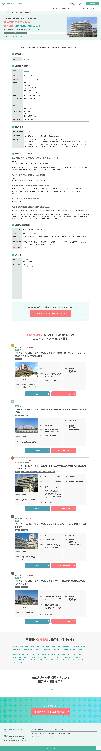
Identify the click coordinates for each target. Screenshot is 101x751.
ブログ (33, 736)
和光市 (29, 654)
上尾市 (44, 657)
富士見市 (83, 652)
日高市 (39, 652)
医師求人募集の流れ (61, 733)
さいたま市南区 (70, 660)
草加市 (53, 647)
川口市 (77, 652)
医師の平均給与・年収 (52, 733)
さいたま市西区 (76, 657)
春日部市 (33, 652)
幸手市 (66, 652)
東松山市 (15, 652)
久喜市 (39, 657)
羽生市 (58, 647)
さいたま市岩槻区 (48, 660)
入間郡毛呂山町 (17, 657)
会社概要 (68, 733)
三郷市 (50, 657)
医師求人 (70, 9)
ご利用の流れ (54, 9)
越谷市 (32, 647)
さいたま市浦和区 (27, 660)
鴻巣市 (21, 647)
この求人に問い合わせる (63, 394)
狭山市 (20, 649)
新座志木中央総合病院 (24, 12)
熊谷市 (25, 649)
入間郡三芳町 (26, 657)
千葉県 (19, 689)
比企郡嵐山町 (64, 649)
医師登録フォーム (39, 736)
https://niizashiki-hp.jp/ (18, 36)
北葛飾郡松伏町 (52, 654)
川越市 (72, 652)
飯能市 (27, 647)
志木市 (61, 652)
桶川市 (80, 649)
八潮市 (80, 654)
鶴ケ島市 (15, 647)
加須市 (75, 654)
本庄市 (21, 652)
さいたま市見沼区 (65, 657)
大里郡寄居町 (16, 654)
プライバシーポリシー (54, 736)
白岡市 (14, 649)
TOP (3, 12)
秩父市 (83, 647)
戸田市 (55, 652)
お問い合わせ (92, 3)
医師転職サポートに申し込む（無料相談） (50, 712)
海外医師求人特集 (35, 733)
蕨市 (43, 647)
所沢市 (50, 652)
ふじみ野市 (56, 657)
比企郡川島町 (56, 649)
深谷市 (31, 649)
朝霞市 (27, 652)
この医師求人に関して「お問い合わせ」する (50, 313)
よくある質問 (90, 9)
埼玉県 (13, 12)
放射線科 (31, 12)
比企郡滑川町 (47, 649)
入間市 (33, 657)
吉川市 (34, 654)
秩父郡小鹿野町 (75, 647)
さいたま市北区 (79, 660)
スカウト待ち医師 (43, 733)
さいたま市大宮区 (59, 660)
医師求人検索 (7, 12)
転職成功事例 (63, 9)
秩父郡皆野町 (66, 647)
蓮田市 (47, 647)
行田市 (38, 647)
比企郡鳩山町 (38, 649)
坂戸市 (23, 654)
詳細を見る (37, 394)
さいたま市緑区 (17, 660)
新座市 (17, 12)
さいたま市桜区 (38, 660)
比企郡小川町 (73, 649)
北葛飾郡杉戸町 (62, 654)
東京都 (35, 689)
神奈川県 (50, 689)
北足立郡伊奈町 (42, 654)
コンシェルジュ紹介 (80, 9)
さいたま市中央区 (17, 662)
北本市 (69, 654)
